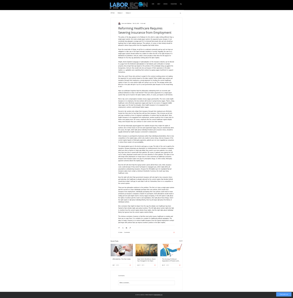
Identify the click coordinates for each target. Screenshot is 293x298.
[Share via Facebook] (119, 227)
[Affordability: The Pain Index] (122, 250)
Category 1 (120, 13)
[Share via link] (130, 227)
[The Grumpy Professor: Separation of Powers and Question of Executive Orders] (171, 250)
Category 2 (128, 13)
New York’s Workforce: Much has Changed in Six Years (146, 260)
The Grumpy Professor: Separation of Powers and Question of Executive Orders (170, 260)
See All (180, 241)
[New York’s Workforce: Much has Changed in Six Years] (147, 250)
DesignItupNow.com (158, 294)
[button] (180, 13)
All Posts (113, 13)
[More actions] (174, 23)
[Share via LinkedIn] (126, 227)
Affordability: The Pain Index (122, 259)
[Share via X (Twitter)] (122, 227)
